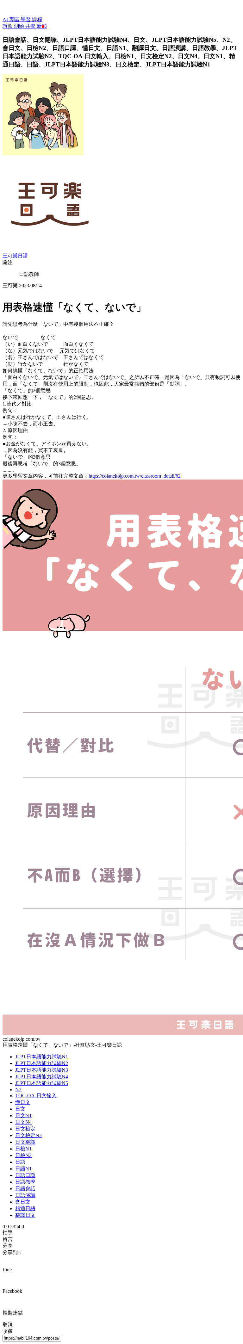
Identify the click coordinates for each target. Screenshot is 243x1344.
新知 (42, 26)
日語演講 (25, 1195)
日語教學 (25, 1182)
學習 (26, 19)
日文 (20, 1109)
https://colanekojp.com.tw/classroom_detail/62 (135, 476)
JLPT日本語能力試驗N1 (41, 1056)
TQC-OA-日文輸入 (36, 1095)
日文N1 (23, 1115)
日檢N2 (23, 1155)
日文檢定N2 (28, 1135)
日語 (20, 1162)
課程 (37, 19)
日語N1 (23, 1168)
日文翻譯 (25, 1142)
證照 (8, 26)
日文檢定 (25, 1128)
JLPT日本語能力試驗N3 (41, 1070)
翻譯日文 (25, 1215)
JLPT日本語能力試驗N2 (41, 1063)
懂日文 (22, 1102)
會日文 (22, 1202)
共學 (31, 26)
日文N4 (23, 1122)
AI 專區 (12, 19)
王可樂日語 (15, 255)
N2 (18, 1089)
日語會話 (25, 1188)
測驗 (19, 26)
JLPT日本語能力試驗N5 (41, 1083)
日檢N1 (23, 1148)
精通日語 (25, 1208)
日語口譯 (25, 1175)
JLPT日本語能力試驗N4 (41, 1076)
